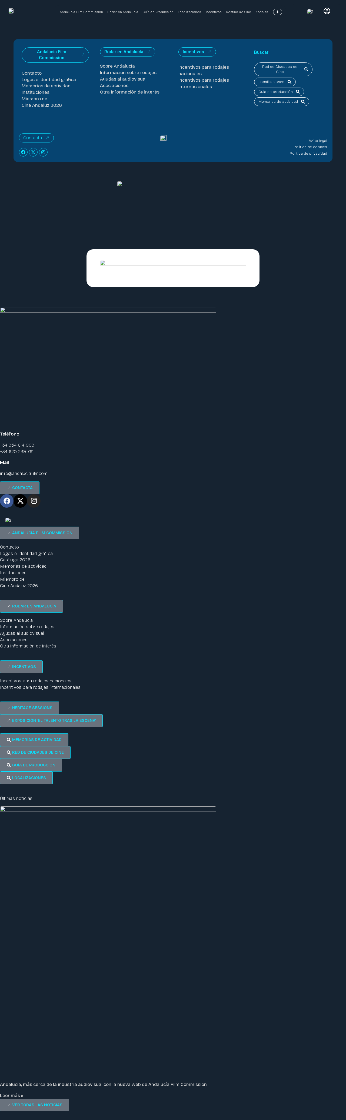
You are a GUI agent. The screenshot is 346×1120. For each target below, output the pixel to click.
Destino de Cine (238, 12)
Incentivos (213, 12)
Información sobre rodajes (128, 72)
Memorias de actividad (46, 86)
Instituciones (35, 92)
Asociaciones (114, 85)
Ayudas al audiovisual (123, 79)
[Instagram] (43, 152)
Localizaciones (189, 12)
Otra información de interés (129, 92)
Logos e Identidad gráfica (49, 79)
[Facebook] (23, 152)
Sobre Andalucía (117, 66)
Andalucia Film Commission (81, 12)
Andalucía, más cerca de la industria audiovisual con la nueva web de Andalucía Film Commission (103, 1084)
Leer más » (11, 1095)
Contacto (32, 73)
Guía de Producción (158, 12)
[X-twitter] (33, 152)
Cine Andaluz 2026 (42, 105)
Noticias (261, 12)
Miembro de (34, 99)
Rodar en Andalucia (122, 12)
